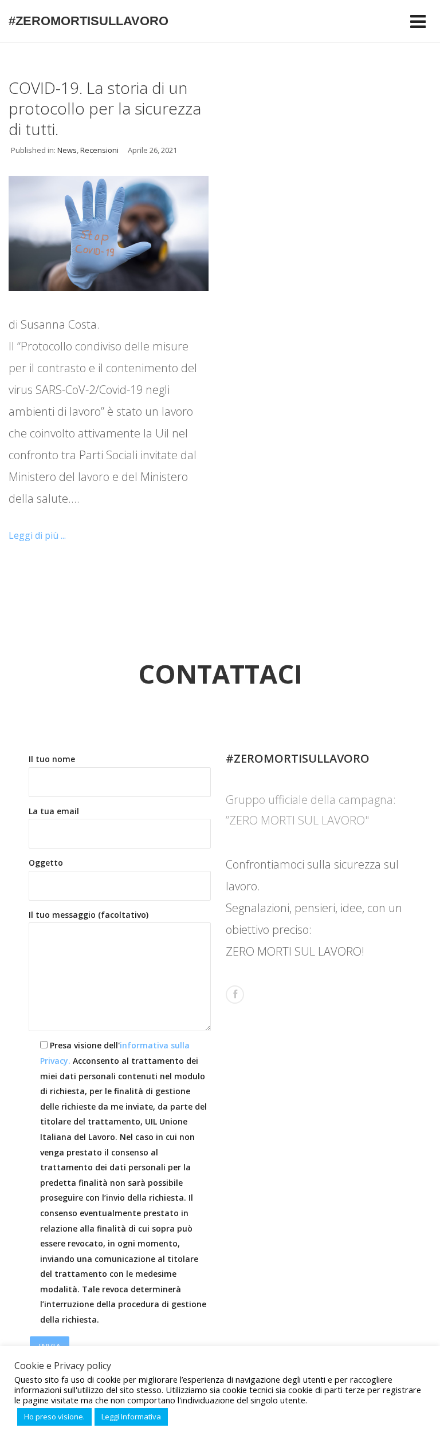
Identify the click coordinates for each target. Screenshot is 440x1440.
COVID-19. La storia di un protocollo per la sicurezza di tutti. (105, 108)
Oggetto (46, 862)
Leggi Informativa (131, 1416)
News (67, 150)
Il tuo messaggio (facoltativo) (88, 914)
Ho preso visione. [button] (54, 1416)
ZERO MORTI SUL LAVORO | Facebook (235, 994)
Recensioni (99, 150)
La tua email (54, 811)
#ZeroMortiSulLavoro (88, 21)
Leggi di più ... (37, 535)
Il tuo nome (52, 758)
